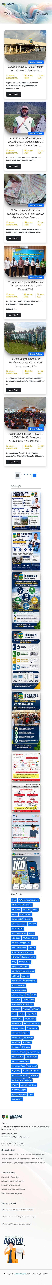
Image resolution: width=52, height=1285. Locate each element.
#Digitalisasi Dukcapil (19, 933)
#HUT (26, 967)
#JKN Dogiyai (16, 981)
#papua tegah (31, 1014)
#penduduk (15, 1047)
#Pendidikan (27, 1042)
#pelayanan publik (18, 1028)
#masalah (29, 1004)
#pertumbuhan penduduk (20, 1061)
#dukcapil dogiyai (27, 952)
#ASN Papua (16, 910)
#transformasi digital (19, 1090)
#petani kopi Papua (18, 1066)
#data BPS (32, 924)
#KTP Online (16, 1000)
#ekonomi (25, 957)
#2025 (14, 900)
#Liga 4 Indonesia (18, 1004)
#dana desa (16, 924)
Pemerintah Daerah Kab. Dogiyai (12, 1181)
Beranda (19, 17)
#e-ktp (14, 962)
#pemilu (26, 1033)
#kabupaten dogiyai (18, 985)
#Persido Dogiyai (31, 1057)
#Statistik (15, 1085)
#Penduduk (26, 1047)
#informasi (25, 976)
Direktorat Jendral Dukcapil (10, 1185)
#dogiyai (15, 943)
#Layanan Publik (28, 1000)
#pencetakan (16, 1038)
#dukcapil (32, 948)
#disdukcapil (16, 938)
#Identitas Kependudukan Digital (23, 971)
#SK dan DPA (35, 1071)
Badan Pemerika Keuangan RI (11, 1194)
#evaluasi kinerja (24, 962)
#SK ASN (25, 1071)
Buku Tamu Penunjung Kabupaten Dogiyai (18, 1209)
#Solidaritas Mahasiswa (20, 1076)
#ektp (33, 957)
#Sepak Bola (16, 1071)
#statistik (28, 1080)
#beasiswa (26, 910)
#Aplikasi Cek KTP (18, 905)
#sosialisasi (34, 1076)
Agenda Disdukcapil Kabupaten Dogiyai (17, 1224)
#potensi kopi (32, 1066)
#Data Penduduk (17, 929)
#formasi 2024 (17, 967)
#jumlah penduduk (29, 981)
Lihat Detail (13, 94)
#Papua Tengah (30, 1019)
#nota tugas (16, 1009)
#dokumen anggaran (19, 948)
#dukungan (15, 957)
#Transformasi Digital (19, 1095)
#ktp (28, 995)
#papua (21, 1014)
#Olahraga (35, 1009)
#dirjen (31, 933)
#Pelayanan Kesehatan (31, 1023)
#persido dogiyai (17, 1057)
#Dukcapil (15, 952)
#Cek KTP (28, 919)
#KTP (34, 995)
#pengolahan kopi (34, 1052)
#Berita (14, 914)
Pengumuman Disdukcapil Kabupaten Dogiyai (19, 1217)
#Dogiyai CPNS (25, 943)
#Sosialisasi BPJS (17, 1080)
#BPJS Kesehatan (25, 914)
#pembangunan (32, 1028)
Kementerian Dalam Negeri (10, 1177)
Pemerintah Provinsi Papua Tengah (13, 1189)
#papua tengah (17, 1019)
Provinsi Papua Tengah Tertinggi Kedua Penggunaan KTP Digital (23, 1163)
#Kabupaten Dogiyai (19, 990)
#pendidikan (16, 1042)
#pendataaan (28, 1038)
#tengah (24, 1085)
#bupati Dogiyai (17, 919)
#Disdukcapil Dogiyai (30, 938)
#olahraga (26, 1009)
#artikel (28, 905)
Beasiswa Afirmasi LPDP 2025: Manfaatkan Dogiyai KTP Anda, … (23, 1155)
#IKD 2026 (15, 976)
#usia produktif (17, 1099)
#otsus (14, 1014)
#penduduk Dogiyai (18, 1052)
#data (24, 924)
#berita (35, 910)
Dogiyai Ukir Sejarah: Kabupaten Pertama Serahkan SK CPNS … (23, 1159)
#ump (31, 1095)
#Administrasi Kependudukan (28, 900)
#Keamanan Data (18, 995)
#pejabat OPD (16, 1023)
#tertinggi (32, 1085)
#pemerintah (16, 1033)
